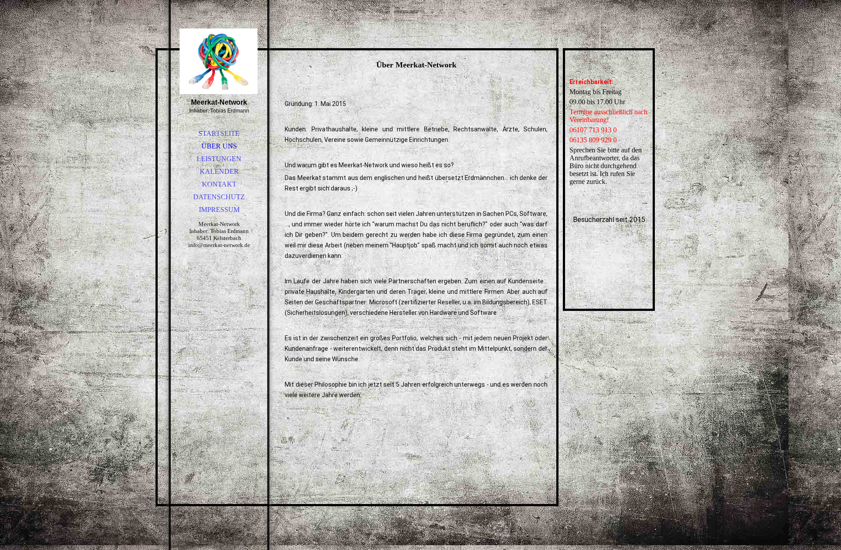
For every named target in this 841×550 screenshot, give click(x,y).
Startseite (219, 133)
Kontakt (219, 184)
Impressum (219, 209)
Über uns (219, 146)
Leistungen (219, 158)
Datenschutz (219, 197)
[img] (219, 61)
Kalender (219, 171)
